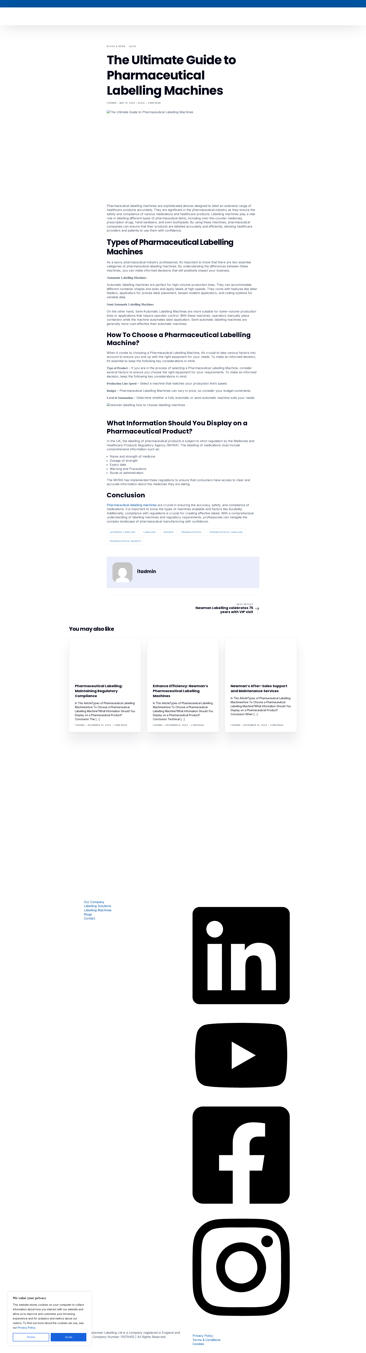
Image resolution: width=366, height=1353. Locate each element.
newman (168, 532)
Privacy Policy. (27, 1327)
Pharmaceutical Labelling (226, 532)
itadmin (111, 103)
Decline (31, 1337)
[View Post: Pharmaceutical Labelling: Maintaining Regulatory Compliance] (105, 658)
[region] (50, 1318)
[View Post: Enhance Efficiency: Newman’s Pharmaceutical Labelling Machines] (183, 658)
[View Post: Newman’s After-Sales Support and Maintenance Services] (261, 658)
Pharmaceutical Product (125, 541)
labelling (150, 532)
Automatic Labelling (123, 532)
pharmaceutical (191, 532)
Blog (141, 103)
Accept (68, 1337)
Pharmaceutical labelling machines (132, 505)
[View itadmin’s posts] (122, 572)
